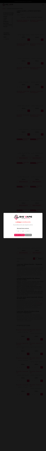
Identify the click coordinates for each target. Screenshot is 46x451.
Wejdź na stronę (19, 235)
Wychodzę (28, 235)
